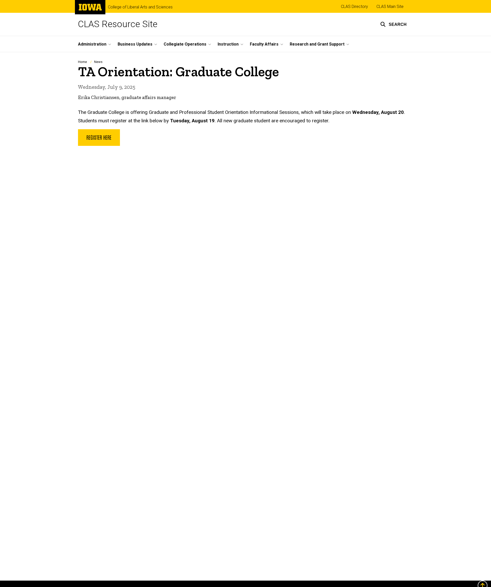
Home (82, 62)
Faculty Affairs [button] (264, 44)
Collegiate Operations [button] (185, 44)
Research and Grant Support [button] (317, 44)
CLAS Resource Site (117, 24)
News (98, 62)
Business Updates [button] (135, 44)
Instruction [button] (228, 44)
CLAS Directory (354, 6)
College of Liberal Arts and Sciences (140, 7)
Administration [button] (92, 44)
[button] (393, 24)
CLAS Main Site (390, 6)
